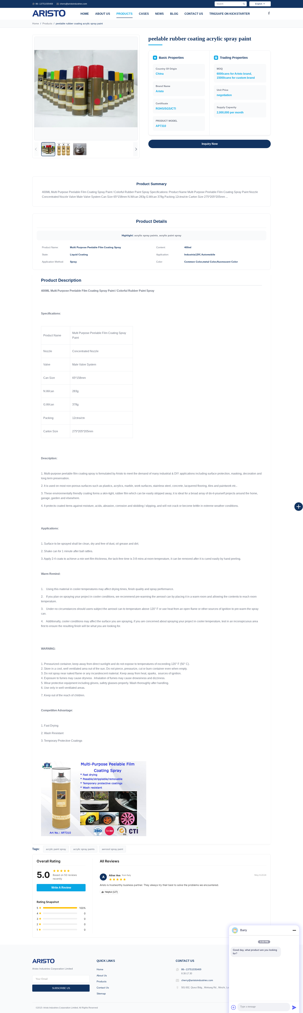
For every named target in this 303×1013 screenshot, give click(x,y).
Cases (144, 13)
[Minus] (294, 930)
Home (84, 13)
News (159, 13)
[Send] (294, 1007)
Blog (174, 13)
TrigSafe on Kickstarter (229, 13)
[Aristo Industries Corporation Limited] (49, 15)
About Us (102, 13)
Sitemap (101, 993)
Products (124, 13)
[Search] (244, 4)
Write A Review (61, 887)
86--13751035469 (44, 4)
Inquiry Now (210, 143)
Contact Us (193, 13)
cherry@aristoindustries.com (73, 4)
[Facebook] (269, 13)
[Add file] (233, 1007)
